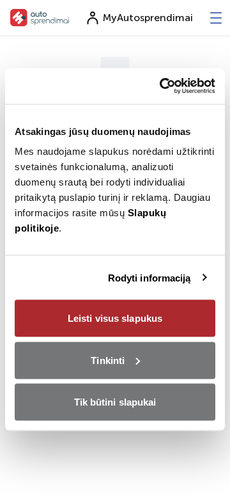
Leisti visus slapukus (115, 318)
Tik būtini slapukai (115, 402)
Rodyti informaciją (149, 277)
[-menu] (216, 18)
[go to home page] (40, 17)
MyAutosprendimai (148, 18)
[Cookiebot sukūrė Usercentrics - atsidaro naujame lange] (162, 86)
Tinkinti (108, 359)
